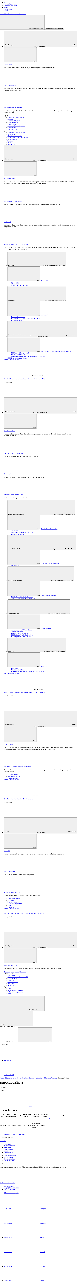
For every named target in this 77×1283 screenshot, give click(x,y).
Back (34, 61)
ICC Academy (12, 892)
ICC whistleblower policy (11, 1193)
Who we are (7, 1144)
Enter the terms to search (7, 1026)
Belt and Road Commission (19, 633)
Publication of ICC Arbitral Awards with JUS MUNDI (27, 671)
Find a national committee (7, 1183)
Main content (8, 9)
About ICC (40, 832)
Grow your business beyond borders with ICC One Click (28, 356)
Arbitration (14, 531)
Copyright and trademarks (11, 1188)
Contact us (3, 1141)
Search (6, 7)
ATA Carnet (14, 282)
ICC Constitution (9, 1186)
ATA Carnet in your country (19, 285)
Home (2, 1078)
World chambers (40, 725)
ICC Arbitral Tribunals (50, 1078)
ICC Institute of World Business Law (22, 597)
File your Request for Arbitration (13, 453)
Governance (14, 565)
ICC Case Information (17, 534)
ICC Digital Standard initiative (13, 107)
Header (6, 2)
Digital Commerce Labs (18, 354)
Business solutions (40, 159)
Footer (6, 10)
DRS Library (15, 668)
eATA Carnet (15, 284)
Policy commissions (9, 85)
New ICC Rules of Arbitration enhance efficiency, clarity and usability (24, 379)
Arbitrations (7, 1060)
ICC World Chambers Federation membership (17, 766)
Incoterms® (7, 222)
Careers (6, 1151)
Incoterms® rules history (18, 317)
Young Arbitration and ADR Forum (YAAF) (24, 598)
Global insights (40, 45)
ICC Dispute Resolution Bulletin (21, 636)
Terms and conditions (10, 1189)
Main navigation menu (10, 4)
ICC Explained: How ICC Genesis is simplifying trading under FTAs (24, 913)
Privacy (6, 1191)
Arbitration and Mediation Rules (13, 494)
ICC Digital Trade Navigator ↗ (17, 244)
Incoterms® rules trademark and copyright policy (25, 318)
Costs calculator (8, 474)
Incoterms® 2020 (16, 320)
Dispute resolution (40, 412)
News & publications (40, 946)
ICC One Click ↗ (13, 201)
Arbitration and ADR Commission (21, 630)
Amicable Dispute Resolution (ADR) (22, 532)
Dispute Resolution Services (25, 1078)
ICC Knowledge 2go (10, 871)
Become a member (9, 1146)
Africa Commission (17, 631)
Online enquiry (8, 1152)
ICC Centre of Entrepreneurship (20, 353)
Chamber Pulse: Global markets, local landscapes (18, 799)
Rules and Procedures (17, 670)
